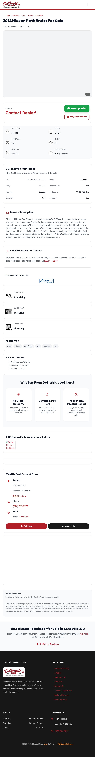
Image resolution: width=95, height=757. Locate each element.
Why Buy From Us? (78, 117)
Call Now (28, 526)
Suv (38, 346)
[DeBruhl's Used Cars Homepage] (23, 672)
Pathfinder (39, 16)
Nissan (30, 16)
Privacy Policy (60, 699)
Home (8, 16)
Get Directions (20, 496)
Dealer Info (59, 686)
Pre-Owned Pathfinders (19, 365)
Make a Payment (61, 695)
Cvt (55, 346)
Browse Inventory (61, 668)
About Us (58, 682)
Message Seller (78, 108)
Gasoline (46, 346)
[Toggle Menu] (89, 4)
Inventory (16, 16)
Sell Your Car (60, 677)
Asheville (84, 634)
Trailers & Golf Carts (63, 690)
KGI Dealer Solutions (65, 744)
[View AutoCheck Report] (46, 281)
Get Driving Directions (49, 644)
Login (46, 744)
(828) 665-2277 (51, 261)
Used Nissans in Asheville (20, 362)
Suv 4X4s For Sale (17, 369)
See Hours (23, 517)
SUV (23, 16)
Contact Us (70, 526)
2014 (9, 346)
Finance (57, 673)
